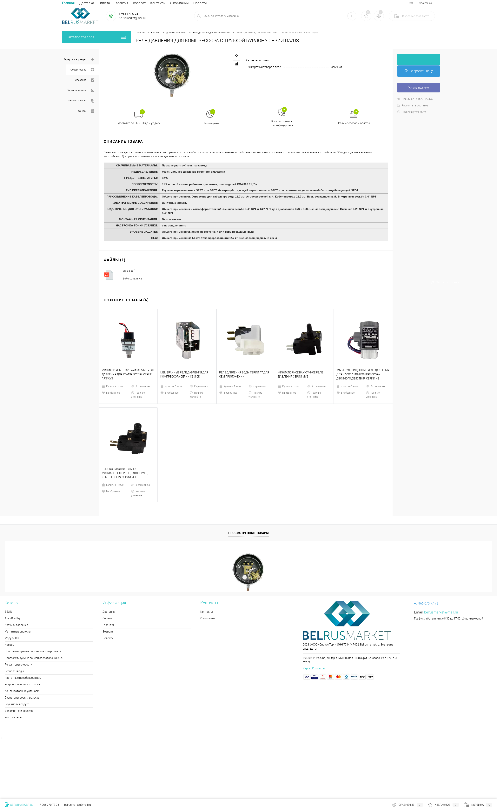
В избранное (113, 359)
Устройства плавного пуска (22, 618)
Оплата (104, 3)
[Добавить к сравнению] (236, 63)
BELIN (8, 545)
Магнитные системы (18, 565)
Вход (410, 3)
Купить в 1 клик (114, 353)
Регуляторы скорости (18, 598)
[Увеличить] (172, 75)
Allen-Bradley (12, 552)
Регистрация (425, 3)
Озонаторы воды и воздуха (22, 631)
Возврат (139, 3)
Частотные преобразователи (23, 611)
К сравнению (143, 353)
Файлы (82, 111)
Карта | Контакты (314, 602)
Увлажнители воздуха (19, 644)
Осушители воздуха (17, 638)
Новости (200, 3)
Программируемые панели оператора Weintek (34, 591)
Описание (80, 79)
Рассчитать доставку (414, 105)
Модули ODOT (13, 572)
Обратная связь (21, 804)
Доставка (86, 3)
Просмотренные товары (248, 467)
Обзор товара (78, 69)
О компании (179, 3)
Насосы (10, 578)
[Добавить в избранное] (236, 55)
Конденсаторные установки (22, 624)
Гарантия (121, 3)
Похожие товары (76, 100)
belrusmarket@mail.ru (441, 546)
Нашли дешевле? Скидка (417, 99)
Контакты (157, 3)
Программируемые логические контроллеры (33, 585)
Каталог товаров (80, 37)
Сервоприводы (14, 605)
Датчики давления (16, 558)
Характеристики (77, 90)
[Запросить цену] (418, 59)
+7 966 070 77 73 (128, 14)
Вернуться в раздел (74, 59)
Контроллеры (13, 651)
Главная (68, 3)
